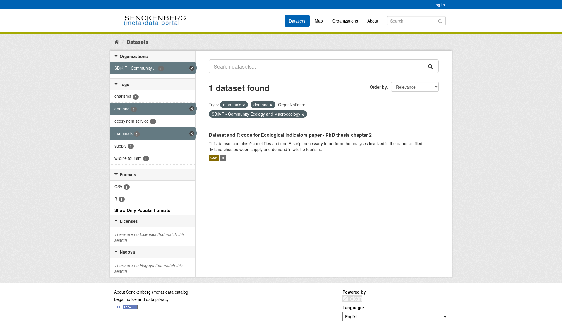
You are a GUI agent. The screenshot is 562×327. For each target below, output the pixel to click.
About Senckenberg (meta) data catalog (151, 292)
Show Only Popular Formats (142, 210)
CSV (213, 158)
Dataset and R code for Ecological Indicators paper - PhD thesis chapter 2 (290, 134)
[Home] (116, 41)
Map (319, 21)
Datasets (297, 21)
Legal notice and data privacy (141, 299)
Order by (378, 87)
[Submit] (440, 20)
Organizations (345, 21)
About (372, 21)
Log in (439, 4)
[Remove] (243, 104)
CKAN (352, 298)
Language (352, 307)
